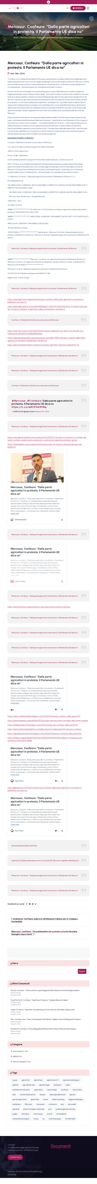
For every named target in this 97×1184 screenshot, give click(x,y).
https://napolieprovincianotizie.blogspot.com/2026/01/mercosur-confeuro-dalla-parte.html (45, 733)
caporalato (38, 1090)
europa (42, 1095)
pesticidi (15, 1109)
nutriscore (53, 1104)
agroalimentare (29, 1085)
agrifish (15, 1085)
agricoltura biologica (71, 1080)
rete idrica (25, 1114)
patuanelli (72, 1104)
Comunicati (17, 1051)
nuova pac (40, 1104)
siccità (49, 1114)
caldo (67, 1085)
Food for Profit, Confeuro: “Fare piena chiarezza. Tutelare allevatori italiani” (39, 1000)
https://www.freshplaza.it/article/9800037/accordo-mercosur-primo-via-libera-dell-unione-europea (48, 721)
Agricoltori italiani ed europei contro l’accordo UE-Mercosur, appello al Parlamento (45, 861)
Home (16, 38)
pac (62, 1104)
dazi (14, 1095)
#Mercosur (19, 400)
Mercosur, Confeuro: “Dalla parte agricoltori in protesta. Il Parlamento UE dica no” (51, 38)
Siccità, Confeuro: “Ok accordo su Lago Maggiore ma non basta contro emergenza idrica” (45, 990)
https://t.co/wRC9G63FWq (29, 406)
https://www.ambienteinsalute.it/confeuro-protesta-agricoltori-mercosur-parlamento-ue (43, 345)
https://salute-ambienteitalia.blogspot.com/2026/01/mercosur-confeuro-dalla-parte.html (44, 716)
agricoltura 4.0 (53, 1080)
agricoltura (38, 1080)
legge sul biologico (75, 1099)
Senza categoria (19, 1062)
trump (35, 1119)
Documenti (61, 1145)
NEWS (15, 1056)
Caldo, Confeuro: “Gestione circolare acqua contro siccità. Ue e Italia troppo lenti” (43, 1010)
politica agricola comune (65, 1109)
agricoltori (26, 1080)
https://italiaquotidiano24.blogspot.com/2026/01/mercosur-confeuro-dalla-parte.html (43, 725)
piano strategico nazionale (33, 1109)
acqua (14, 1080)
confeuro (64, 1090)
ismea (45, 1099)
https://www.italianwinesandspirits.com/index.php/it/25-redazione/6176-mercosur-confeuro (44, 729)
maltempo (16, 1104)
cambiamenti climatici (21, 1090)
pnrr (50, 1109)
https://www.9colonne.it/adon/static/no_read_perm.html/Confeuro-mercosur (39, 607)
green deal (35, 1099)
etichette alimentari (27, 1095)
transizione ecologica (20, 1119)
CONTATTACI (15, 1157)
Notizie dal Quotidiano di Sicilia (24, 846)
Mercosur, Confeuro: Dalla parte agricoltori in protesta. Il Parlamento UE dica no (44, 248)
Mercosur (28, 1104)
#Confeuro (34, 400)
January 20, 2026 (42, 411)
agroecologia (44, 1085)
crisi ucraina (77, 1090)
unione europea (55, 1119)
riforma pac (38, 1114)
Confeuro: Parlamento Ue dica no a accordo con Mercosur (35, 320)
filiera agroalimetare (57, 1095)
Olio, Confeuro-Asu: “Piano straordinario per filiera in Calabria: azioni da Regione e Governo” (46, 1019)
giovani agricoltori (19, 1099)
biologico (57, 1085)
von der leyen (70, 1119)
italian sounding (58, 1099)
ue (43, 1119)
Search (82, 971)
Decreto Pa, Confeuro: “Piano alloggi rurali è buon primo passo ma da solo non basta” (43, 1029)
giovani (72, 1095)
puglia (14, 1114)
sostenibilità (61, 1114)
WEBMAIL (79, 8)
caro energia (52, 1090)
